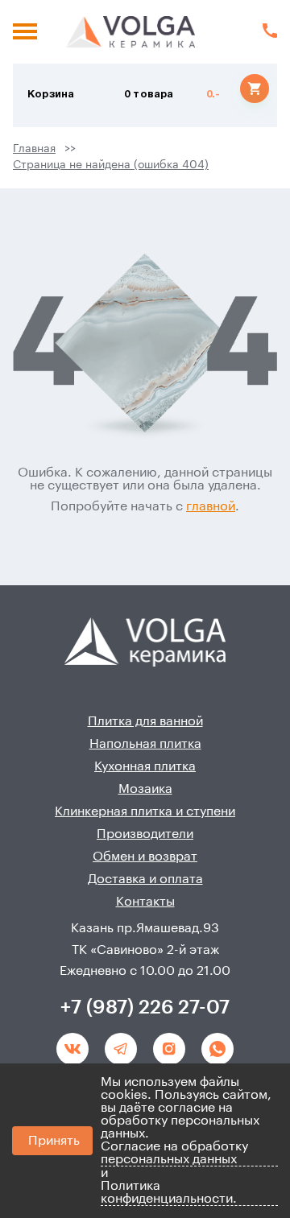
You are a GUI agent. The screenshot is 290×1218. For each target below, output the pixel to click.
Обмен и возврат (145, 856)
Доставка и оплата (145, 879)
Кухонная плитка (145, 766)
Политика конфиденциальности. (169, 1192)
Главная (34, 149)
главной (210, 506)
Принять (54, 1140)
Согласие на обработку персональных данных (174, 1153)
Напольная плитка (145, 743)
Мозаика (145, 788)
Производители (145, 834)
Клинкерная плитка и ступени (145, 811)
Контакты (145, 901)
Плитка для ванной (145, 721)
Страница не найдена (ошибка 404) (111, 165)
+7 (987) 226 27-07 (145, 1007)
